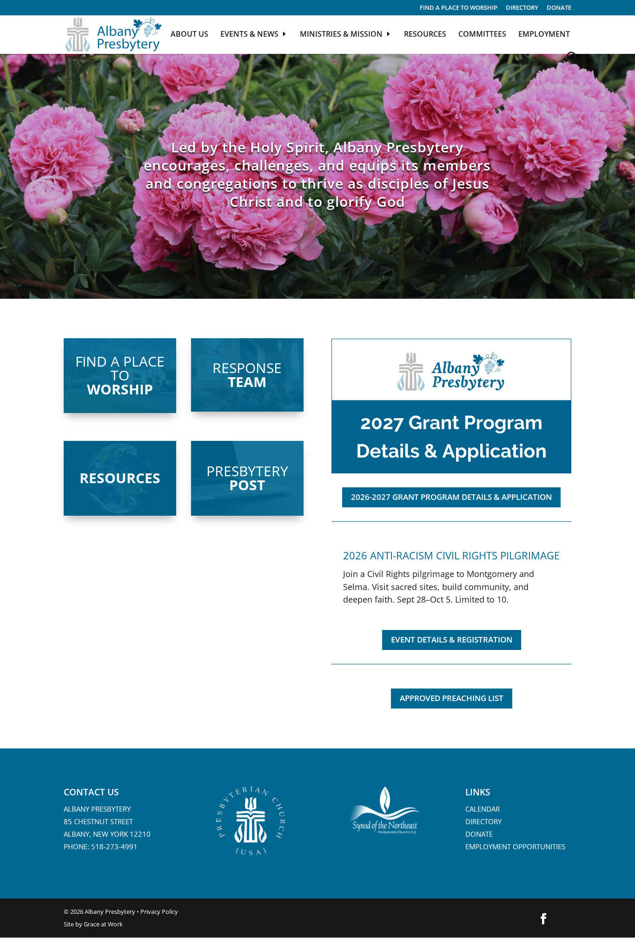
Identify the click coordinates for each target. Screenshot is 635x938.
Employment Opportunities (515, 846)
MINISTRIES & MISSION (341, 35)
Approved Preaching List (451, 698)
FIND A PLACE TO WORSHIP (458, 8)
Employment (544, 35)
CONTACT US (91, 792)
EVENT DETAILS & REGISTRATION (451, 639)
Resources (119, 477)
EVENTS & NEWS (249, 35)
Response (247, 373)
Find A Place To (120, 374)
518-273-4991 (114, 846)
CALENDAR (482, 808)
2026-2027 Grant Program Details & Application (451, 497)
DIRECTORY (522, 8)
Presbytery (247, 476)
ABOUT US (189, 35)
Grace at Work (103, 924)
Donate (559, 8)
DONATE (479, 834)
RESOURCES (425, 35)
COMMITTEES (482, 35)
